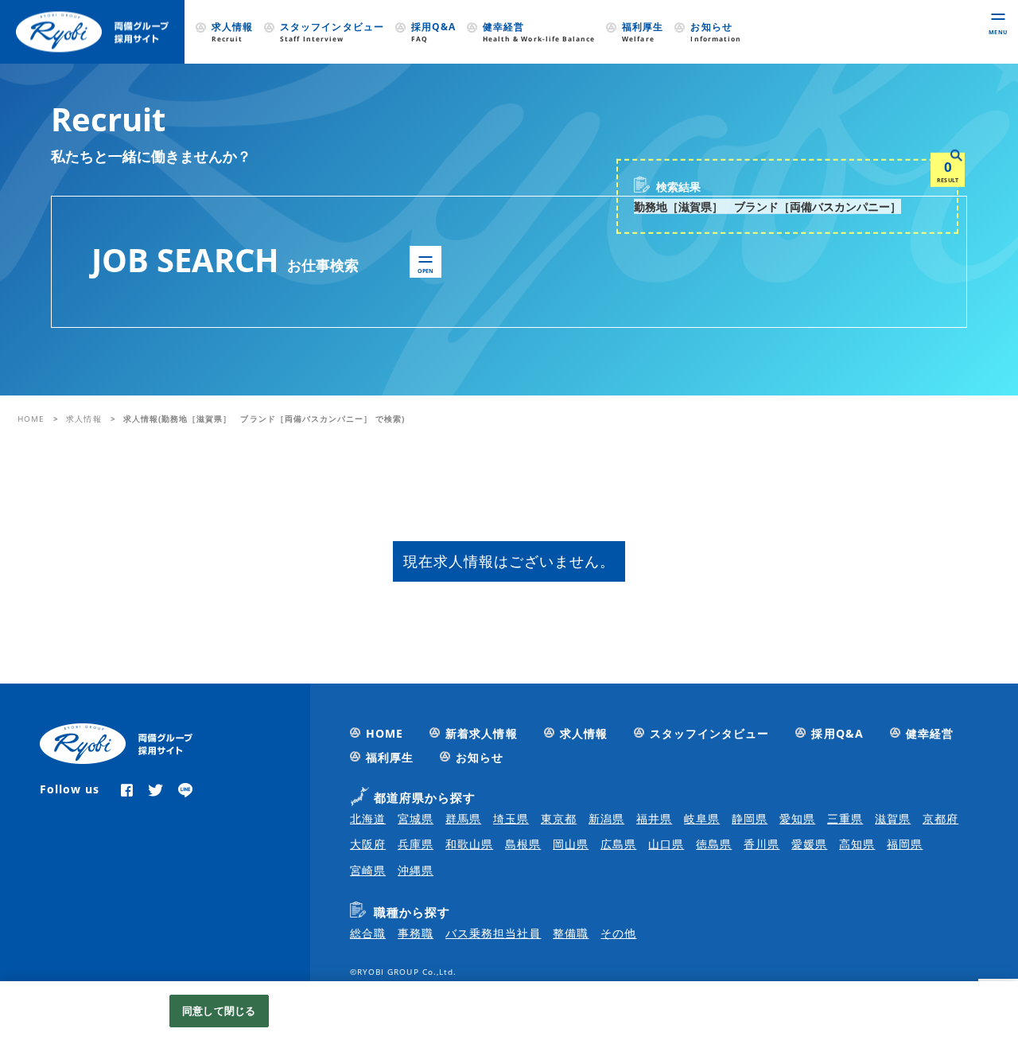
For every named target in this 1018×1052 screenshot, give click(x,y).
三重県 (845, 818)
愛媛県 (809, 843)
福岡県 (905, 843)
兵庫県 (415, 843)
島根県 (523, 843)
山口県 (666, 843)
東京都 (559, 818)
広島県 (618, 843)
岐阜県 (702, 818)
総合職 (368, 933)
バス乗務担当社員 (493, 933)
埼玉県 (511, 818)
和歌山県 (469, 843)
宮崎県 (368, 870)
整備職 (571, 933)
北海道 (368, 818)
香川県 (761, 843)
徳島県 (714, 843)
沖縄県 (415, 870)
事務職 (415, 933)
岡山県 (571, 843)
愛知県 (797, 818)
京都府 (940, 818)
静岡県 (749, 818)
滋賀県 (893, 818)
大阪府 (368, 843)
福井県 (654, 818)
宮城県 (415, 818)
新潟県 (606, 818)
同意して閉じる (218, 1010)
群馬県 (463, 818)
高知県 (857, 843)
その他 (618, 933)
